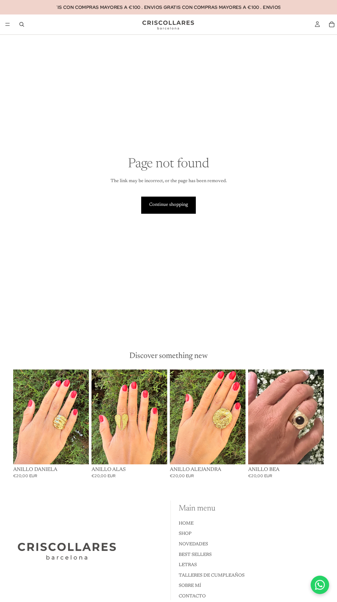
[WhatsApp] (320, 585)
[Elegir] (314, 454)
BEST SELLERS (195, 554)
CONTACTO (192, 596)
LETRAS (188, 565)
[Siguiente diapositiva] (316, 417)
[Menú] (7, 24)
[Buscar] (21, 24)
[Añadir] (79, 454)
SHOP (185, 534)
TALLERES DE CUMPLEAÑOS (212, 575)
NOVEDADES (193, 544)
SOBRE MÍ (190, 586)
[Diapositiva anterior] (255, 417)
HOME (186, 523)
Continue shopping (168, 205)
